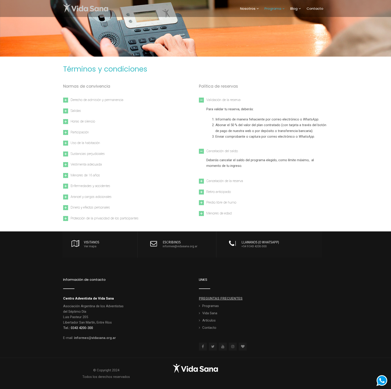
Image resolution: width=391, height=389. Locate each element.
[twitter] (213, 347)
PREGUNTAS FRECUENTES (221, 298)
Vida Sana (209, 313)
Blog (294, 8)
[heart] (243, 347)
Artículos (209, 320)
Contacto (315, 8)
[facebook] (203, 347)
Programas (210, 306)
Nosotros (247, 8)
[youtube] (223, 347)
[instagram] (233, 347)
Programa (273, 8)
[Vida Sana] (85, 2)
